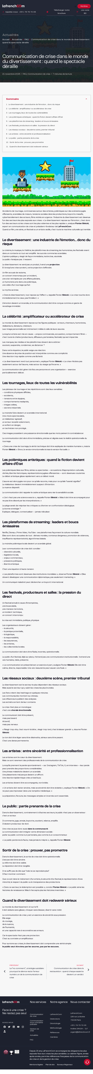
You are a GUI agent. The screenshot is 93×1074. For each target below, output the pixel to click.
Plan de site (50, 1064)
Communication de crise (39, 74)
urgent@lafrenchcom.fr (80, 1032)
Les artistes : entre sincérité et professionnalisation (29, 134)
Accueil (6, 39)
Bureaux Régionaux (64, 1064)
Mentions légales (36, 1064)
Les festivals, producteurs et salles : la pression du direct (32, 125)
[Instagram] (23, 1027)
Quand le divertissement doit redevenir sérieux (28, 147)
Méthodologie (56, 1028)
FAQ (27, 39)
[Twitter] (9, 1027)
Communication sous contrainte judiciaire (36, 1022)
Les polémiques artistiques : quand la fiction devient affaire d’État (36, 117)
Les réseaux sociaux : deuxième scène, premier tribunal (31, 130)
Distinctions (55, 1019)
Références (54, 1032)
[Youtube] (18, 1027)
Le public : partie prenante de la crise (24, 138)
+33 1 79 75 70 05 (78, 1025)
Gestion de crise (34, 1030)
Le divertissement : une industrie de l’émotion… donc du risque (34, 104)
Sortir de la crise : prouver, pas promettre (27, 142)
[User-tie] (4, 1031)
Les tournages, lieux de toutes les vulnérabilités (28, 113)
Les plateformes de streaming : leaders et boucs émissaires (33, 121)
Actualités (17, 39)
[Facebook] (4, 1027)
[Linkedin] (13, 1027)
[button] (75, 6)
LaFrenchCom (56, 1014)
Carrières (54, 1037)
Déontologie (55, 1023)
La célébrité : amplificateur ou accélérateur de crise (30, 109)
